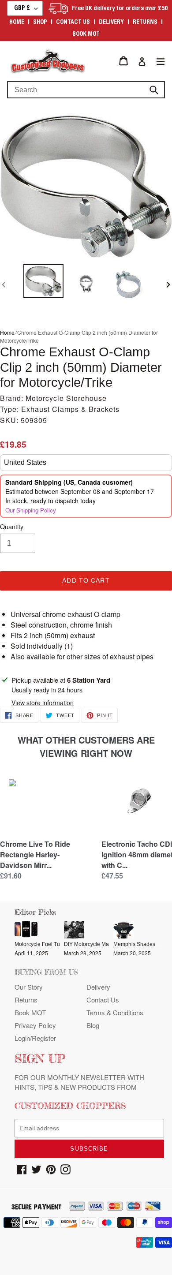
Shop (40, 22)
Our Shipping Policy (30, 510)
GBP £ (22, 8)
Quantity (11, 526)
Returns (145, 22)
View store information (42, 702)
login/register (35, 1038)
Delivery (111, 22)
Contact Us (102, 999)
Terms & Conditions (114, 1012)
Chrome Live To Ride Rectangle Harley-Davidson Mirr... (35, 854)
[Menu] (160, 61)
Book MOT (86, 34)
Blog (92, 1025)
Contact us (73, 22)
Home (16, 22)
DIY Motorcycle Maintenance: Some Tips (112, 944)
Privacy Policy (35, 1025)
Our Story (29, 986)
